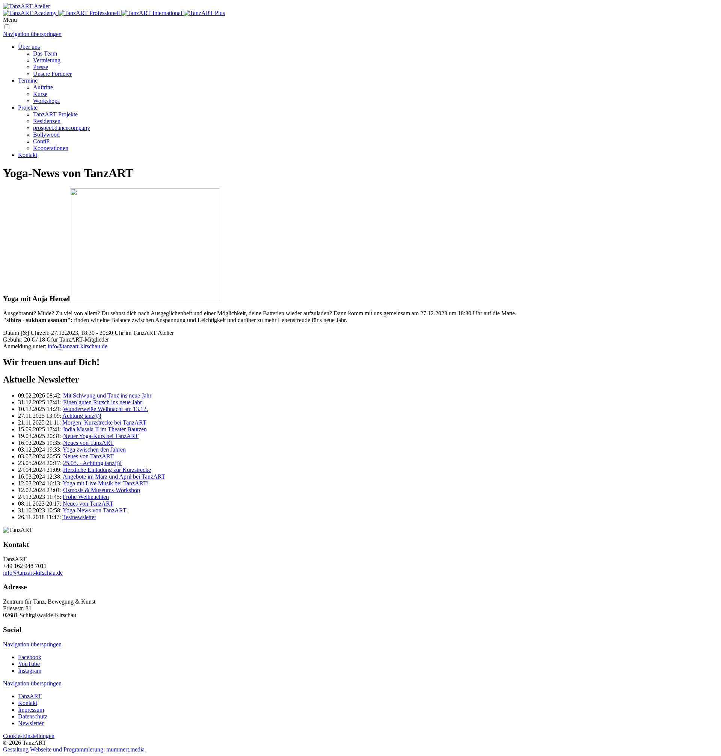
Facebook (29, 657)
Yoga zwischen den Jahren (94, 449)
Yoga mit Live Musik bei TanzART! (106, 483)
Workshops (46, 101)
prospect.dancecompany (61, 128)
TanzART (30, 696)
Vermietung (46, 60)
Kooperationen (50, 148)
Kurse (40, 94)
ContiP (41, 141)
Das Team (45, 53)
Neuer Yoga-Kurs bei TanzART (101, 436)
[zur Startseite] (360, 10)
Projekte (28, 107)
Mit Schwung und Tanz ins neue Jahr (107, 395)
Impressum (31, 709)
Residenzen (46, 121)
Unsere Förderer (52, 74)
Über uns (29, 47)
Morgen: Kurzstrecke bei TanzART (104, 422)
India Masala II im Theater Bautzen (105, 429)
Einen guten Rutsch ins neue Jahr (102, 402)
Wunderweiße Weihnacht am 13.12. (105, 409)
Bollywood (46, 134)
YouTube (29, 664)
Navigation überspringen (32, 34)
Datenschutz (32, 716)
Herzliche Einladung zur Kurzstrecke (107, 470)
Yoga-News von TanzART (95, 510)
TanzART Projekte (55, 114)
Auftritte (43, 87)
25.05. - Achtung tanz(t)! (92, 463)
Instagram (29, 670)
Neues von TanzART (88, 443)
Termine (28, 80)
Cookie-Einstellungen (28, 736)
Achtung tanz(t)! (81, 416)
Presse (40, 67)
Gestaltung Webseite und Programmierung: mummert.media (74, 749)
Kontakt (27, 155)
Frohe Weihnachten (86, 497)
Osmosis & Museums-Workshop (101, 490)
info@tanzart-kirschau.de (77, 346)
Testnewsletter (79, 517)
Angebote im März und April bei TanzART (114, 476)
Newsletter (31, 723)
